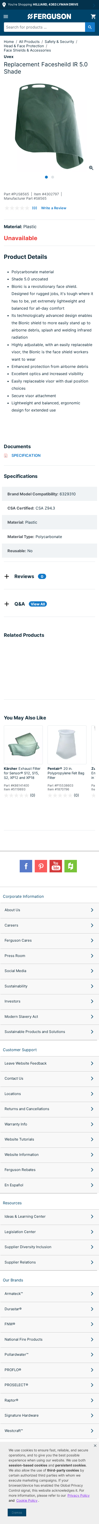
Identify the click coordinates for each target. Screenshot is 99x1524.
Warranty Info (16, 1124)
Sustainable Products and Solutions (35, 1031)
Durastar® (13, 1309)
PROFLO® (13, 1370)
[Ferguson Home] (49, 16)
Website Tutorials (19, 1139)
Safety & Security (60, 41)
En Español (14, 1185)
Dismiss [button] (17, 1512)
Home (9, 41)
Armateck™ (14, 1293)
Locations (13, 1093)
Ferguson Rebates (20, 1169)
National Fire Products (24, 1339)
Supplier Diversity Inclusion (28, 1247)
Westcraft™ (14, 1430)
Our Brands (13, 1280)
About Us (12, 910)
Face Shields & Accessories (27, 50)
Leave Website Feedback (26, 1063)
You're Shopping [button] (42, 4)
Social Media (15, 970)
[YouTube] (56, 866)
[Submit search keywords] (90, 27)
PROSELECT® (16, 1385)
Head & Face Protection (24, 46)
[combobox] (47, 27)
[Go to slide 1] (46, 177)
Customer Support (20, 1049)
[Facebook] (26, 866)
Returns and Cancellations (27, 1109)
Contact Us (14, 1078)
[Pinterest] (41, 866)
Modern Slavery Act (21, 1016)
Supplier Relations (20, 1262)
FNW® (10, 1324)
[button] (95, 1446)
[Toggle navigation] (6, 16)
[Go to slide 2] (52, 177)
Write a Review (53, 208)
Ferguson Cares (18, 940)
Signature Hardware (22, 1415)
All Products (30, 41)
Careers (11, 925)
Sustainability (16, 986)
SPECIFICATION (26, 455)
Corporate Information (23, 896)
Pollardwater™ (16, 1354)
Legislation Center (20, 1231)
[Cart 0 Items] (93, 16)
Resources (12, 1202)
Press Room (15, 955)
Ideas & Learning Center (25, 1216)
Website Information (22, 1154)
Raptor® (11, 1400)
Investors (12, 1001)
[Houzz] (70, 866)
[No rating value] (18, 208)
